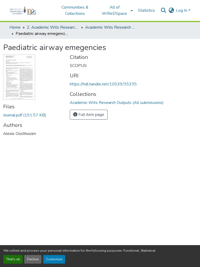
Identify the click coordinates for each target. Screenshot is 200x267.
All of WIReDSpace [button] (114, 10)
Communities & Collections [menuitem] (75, 10)
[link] (33, 115)
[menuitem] (116, 10)
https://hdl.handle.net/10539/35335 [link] (103, 84)
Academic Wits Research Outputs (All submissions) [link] (111, 27)
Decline (33, 259)
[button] (30, 10)
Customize (54, 259)
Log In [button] (182, 10)
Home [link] (15, 27)
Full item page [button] (90, 114)
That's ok (13, 259)
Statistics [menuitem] (146, 10)
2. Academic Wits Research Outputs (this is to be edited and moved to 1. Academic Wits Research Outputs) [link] (53, 27)
